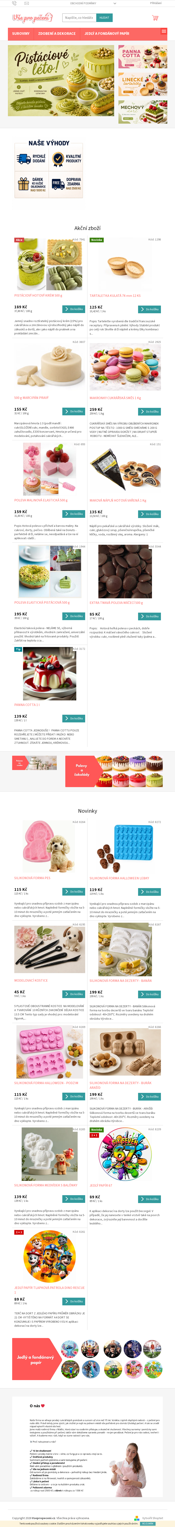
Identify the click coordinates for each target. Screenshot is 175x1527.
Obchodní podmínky (82, 3)
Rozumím (146, 1524)
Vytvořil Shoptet (151, 1518)
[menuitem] (19, 34)
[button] (14, 80)
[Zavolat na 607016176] (16, 3)
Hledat (103, 18)
